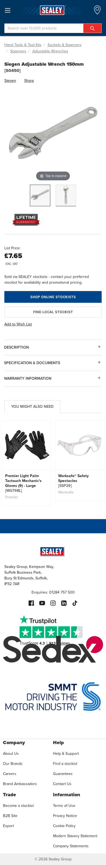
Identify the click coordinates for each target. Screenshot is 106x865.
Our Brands (13, 764)
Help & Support (66, 753)
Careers (9, 774)
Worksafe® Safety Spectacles (73, 481)
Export (8, 826)
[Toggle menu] (7, 10)
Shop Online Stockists (53, 297)
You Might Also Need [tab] (32, 406)
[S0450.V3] (40, 195)
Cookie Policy (64, 826)
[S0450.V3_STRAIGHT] (66, 195)
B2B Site (10, 816)
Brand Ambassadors (20, 784)
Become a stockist (18, 806)
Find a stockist (65, 764)
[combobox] (53, 28)
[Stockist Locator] (97, 11)
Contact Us (62, 784)
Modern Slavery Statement (75, 836)
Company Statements (71, 846)
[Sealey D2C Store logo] (53, 10)
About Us (11, 753)
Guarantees (63, 774)
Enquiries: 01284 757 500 (53, 592)
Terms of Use (64, 806)
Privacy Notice (65, 816)
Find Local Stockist (53, 312)
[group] (26, 463)
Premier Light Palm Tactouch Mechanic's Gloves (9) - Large (23, 483)
